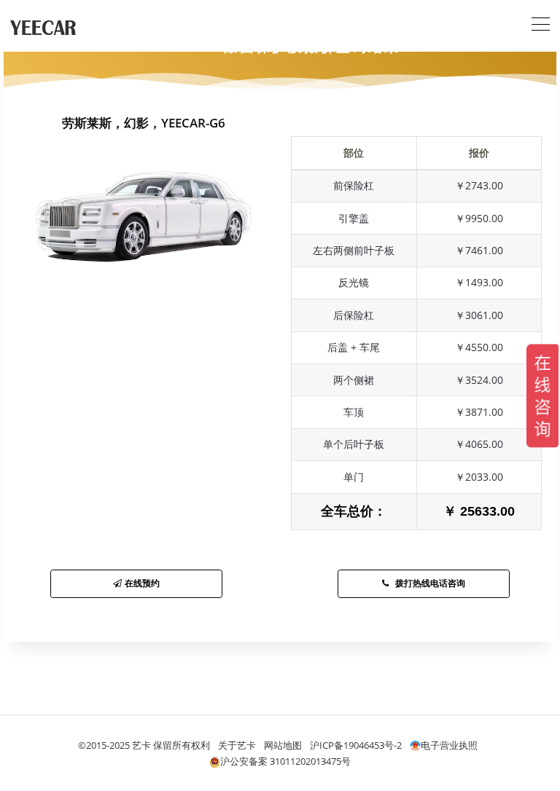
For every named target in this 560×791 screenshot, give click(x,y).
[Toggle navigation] (541, 23)
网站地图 (283, 745)
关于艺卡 (237, 745)
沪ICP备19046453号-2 (356, 745)
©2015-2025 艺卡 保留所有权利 (144, 745)
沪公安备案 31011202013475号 (285, 761)
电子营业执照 (449, 745)
